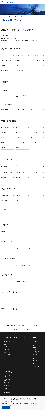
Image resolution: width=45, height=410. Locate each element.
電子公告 (34, 361)
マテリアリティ (7, 383)
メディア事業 (35, 341)
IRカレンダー (35, 360)
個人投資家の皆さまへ (36, 356)
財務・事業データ (36, 351)
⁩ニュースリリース (25, 342)
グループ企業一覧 (7, 347)
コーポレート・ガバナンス (9, 349)
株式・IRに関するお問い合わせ (36, 367)
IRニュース (35, 358)
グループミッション (7, 341)
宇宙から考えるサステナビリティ (7, 376)
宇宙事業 (34, 339)
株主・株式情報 (35, 352)
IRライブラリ (35, 354)
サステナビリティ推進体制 (7, 380)
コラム (25, 346)
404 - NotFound (7, 16)
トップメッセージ (7, 339)
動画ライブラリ (7, 352)
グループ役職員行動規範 (8, 343)
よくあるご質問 (35, 365)
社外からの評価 (7, 354)
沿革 (5, 351)
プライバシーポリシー (27, 399)
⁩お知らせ (25, 344)
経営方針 (34, 349)
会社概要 (5, 346)
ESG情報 (5, 387)
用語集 (34, 363)
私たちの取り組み (7, 385)
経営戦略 (5, 344)
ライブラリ (6, 388)
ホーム (3, 16)
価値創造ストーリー (7, 382)
